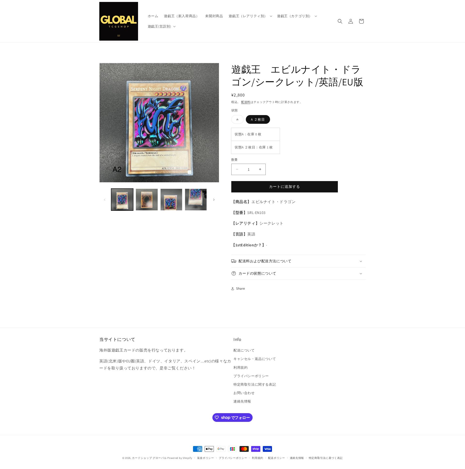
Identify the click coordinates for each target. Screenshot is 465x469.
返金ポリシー (205, 457)
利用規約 (240, 367)
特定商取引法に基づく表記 (326, 457)
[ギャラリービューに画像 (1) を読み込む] (122, 200)
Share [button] (240, 288)
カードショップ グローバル (149, 458)
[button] (250, 16)
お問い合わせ (244, 393)
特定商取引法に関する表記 (254, 384)
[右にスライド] (214, 199)
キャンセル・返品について (254, 359)
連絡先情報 (242, 401)
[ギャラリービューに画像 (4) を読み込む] (196, 200)
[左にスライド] (104, 199)
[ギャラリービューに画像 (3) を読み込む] (171, 200)
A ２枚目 (258, 119)
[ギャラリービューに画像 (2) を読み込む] (147, 200)
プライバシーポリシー (251, 376)
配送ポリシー (276, 457)
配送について (244, 350)
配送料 (245, 102)
